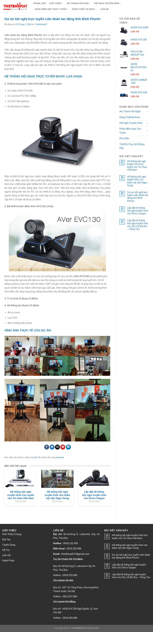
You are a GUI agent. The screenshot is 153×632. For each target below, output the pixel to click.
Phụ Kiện (124, 138)
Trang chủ (39, 3)
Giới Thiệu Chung (11, 534)
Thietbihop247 (41, 24)
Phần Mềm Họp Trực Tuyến (50, 9)
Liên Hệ (104, 9)
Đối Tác (6, 539)
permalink (60, 457)
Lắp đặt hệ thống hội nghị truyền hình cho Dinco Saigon (137, 211)
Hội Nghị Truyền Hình (106, 3)
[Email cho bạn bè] (57, 447)
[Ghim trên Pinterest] (62, 447)
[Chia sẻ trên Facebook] (46, 447)
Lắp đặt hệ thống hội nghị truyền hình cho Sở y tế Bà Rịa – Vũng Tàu (137, 224)
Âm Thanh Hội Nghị (78, 3)
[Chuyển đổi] (147, 111)
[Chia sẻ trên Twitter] (52, 447)
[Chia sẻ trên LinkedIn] (68, 447)
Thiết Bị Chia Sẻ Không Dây (131, 146)
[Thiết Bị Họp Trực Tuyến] (15, 6)
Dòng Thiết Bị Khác (83, 9)
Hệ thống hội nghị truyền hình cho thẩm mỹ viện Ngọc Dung (137, 181)
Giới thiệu (55, 3)
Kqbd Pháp (8, 560)
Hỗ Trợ (6, 550)
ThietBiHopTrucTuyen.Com (85, 628)
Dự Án (38, 457)
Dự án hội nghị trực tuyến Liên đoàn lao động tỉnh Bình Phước (137, 196)
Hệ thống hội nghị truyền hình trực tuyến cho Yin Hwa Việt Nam (137, 165)
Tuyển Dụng (8, 545)
